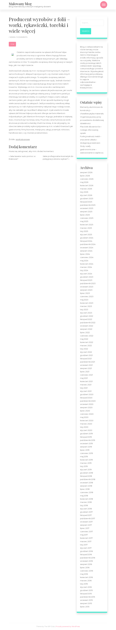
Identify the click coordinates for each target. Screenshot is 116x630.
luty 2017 (84, 545)
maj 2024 (84, 261)
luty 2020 (84, 427)
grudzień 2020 (86, 394)
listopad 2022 (86, 319)
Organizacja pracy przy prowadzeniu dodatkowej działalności (92, 120)
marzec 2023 (86, 306)
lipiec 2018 (85, 489)
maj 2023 (84, 300)
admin (13, 37)
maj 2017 (84, 535)
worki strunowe (23, 139)
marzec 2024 (86, 267)
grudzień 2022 (86, 316)
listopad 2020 (86, 398)
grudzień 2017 (86, 512)
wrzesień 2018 (86, 483)
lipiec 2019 (84, 450)
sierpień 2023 (86, 290)
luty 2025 (84, 231)
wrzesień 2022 (86, 326)
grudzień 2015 (86, 590)
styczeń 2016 (86, 587)
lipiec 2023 (85, 293)
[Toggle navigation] (103, 4)
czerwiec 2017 (86, 531)
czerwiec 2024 (86, 257)
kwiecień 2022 (86, 342)
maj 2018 (84, 496)
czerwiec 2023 (86, 296)
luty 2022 (84, 349)
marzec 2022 (86, 345)
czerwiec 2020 (87, 414)
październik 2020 (88, 401)
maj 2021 (84, 378)
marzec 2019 (86, 463)
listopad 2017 (86, 515)
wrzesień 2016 (86, 561)
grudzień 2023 (86, 277)
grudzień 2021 (86, 355)
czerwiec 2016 (86, 571)
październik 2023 (87, 283)
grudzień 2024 (86, 238)
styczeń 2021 (86, 391)
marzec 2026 (86, 189)
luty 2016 (84, 584)
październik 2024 (87, 244)
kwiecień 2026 (86, 185)
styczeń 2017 (86, 548)
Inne (12, 44)
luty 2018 (84, 505)
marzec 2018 (86, 502)
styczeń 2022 (86, 352)
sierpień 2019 (86, 447)
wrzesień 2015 (86, 600)
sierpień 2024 (86, 251)
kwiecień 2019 (86, 460)
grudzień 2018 (86, 473)
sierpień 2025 (86, 212)
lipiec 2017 (84, 528)
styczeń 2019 (86, 470)
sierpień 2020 (86, 407)
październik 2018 (87, 479)
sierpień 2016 (86, 564)
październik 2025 (87, 205)
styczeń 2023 (86, 313)
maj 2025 (84, 221)
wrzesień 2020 (86, 404)
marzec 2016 (86, 581)
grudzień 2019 (86, 434)
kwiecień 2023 (86, 303)
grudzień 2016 (86, 551)
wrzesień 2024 (86, 248)
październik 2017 (87, 518)
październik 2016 (87, 558)
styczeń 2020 (86, 430)
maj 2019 (84, 456)
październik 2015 (87, 597)
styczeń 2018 (86, 509)
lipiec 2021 (84, 372)
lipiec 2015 (84, 607)
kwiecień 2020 (86, 420)
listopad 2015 (86, 594)
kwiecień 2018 (86, 499)
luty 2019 (84, 466)
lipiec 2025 (85, 215)
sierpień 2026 (86, 172)
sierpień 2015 (86, 603)
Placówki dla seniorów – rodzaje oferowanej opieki (91, 130)
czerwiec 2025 (86, 218)
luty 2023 (84, 309)
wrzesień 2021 (86, 365)
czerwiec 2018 (86, 492)
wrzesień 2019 (86, 443)
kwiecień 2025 (86, 225)
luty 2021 (84, 388)
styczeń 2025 (86, 234)
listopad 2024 (86, 241)
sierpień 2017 (86, 525)
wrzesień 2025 (86, 208)
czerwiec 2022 (86, 336)
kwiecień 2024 (86, 264)
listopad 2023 (86, 280)
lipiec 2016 (84, 567)
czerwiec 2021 (86, 375)
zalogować (23, 151)
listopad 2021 (86, 359)
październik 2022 (87, 323)
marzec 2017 (85, 541)
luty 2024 (84, 270)
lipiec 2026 (85, 176)
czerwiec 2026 (86, 179)
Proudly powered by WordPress (68, 626)
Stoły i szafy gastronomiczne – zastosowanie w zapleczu (91, 149)
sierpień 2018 (86, 486)
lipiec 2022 (85, 332)
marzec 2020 (86, 424)
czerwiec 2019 (86, 453)
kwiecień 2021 (86, 381)
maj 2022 (84, 339)
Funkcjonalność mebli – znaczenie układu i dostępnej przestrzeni (90, 139)
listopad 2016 (86, 554)
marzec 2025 (86, 228)
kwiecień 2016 (86, 577)
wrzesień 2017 (86, 522)
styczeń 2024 (86, 274)
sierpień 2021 (86, 368)
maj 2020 (84, 417)
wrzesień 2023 (86, 287)
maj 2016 (84, 574)
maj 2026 (84, 182)
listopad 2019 (86, 437)
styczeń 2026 (86, 195)
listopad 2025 (86, 202)
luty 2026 (84, 192)
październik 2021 (87, 362)
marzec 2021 (85, 385)
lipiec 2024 (85, 254)
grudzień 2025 (86, 198)
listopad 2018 (86, 476)
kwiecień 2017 (86, 538)
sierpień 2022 (86, 329)
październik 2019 (87, 440)
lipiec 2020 (85, 411)
